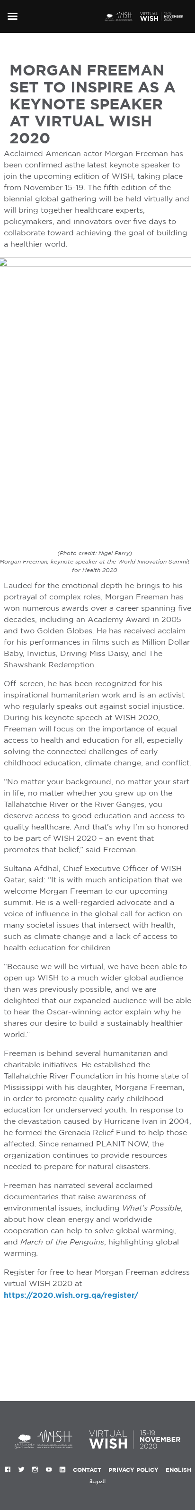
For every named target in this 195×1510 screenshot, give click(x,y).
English (178, 1470)
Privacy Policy (133, 1470)
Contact (87, 1470)
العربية (97, 1481)
